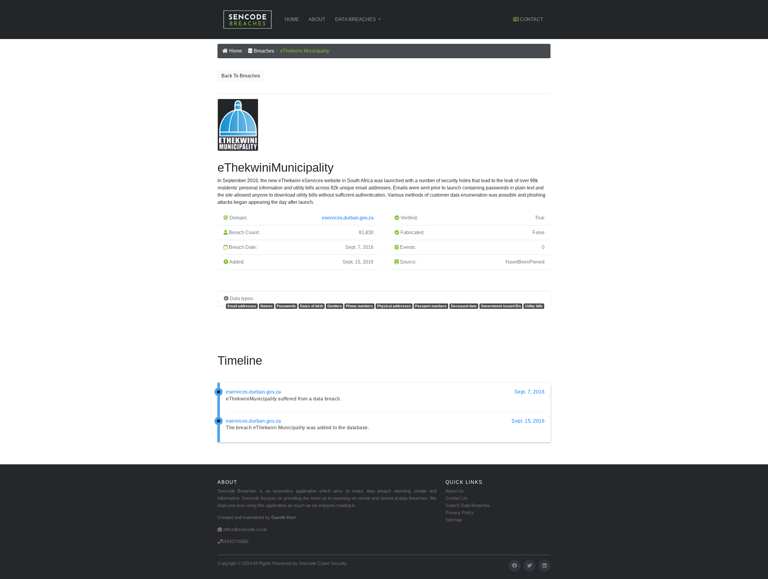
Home (292, 19)
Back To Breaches (240, 75)
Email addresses (241, 306)
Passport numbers (431, 306)
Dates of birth (311, 306)
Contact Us (457, 498)
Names (266, 306)
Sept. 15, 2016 (528, 421)
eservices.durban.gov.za (348, 217)
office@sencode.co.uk (245, 529)
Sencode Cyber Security (322, 563)
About (317, 19)
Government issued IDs (501, 306)
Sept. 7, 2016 (529, 391)
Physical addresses (394, 306)
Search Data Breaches (468, 505)
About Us (455, 490)
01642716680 (235, 541)
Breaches (264, 50)
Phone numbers (359, 306)
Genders (334, 306)
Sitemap (454, 519)
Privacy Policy (460, 512)
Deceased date (464, 306)
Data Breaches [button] (356, 19)
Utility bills (534, 306)
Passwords (286, 306)
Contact (531, 19)
